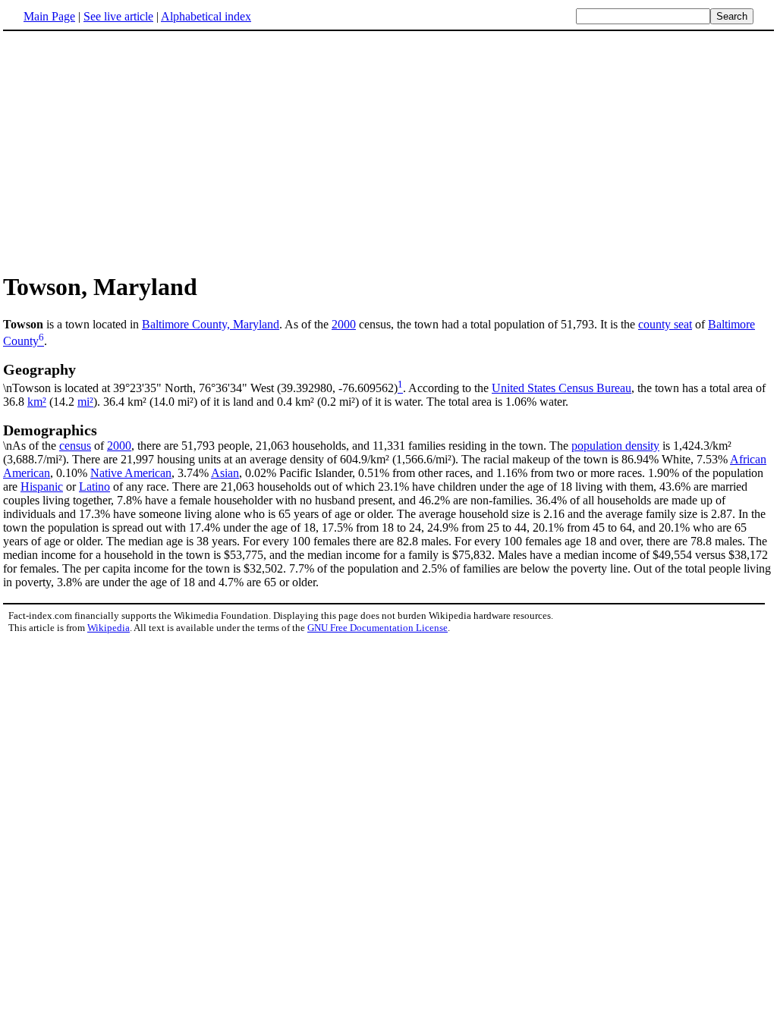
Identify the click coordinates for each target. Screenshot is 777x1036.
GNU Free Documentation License (377, 627)
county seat (665, 324)
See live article (118, 16)
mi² (85, 401)
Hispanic (41, 486)
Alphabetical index (206, 16)
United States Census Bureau (561, 387)
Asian (225, 472)
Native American (130, 472)
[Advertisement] (130, 151)
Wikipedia (108, 627)
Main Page (49, 16)
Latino (94, 486)
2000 (344, 324)
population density (615, 445)
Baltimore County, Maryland (210, 324)
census (75, 445)
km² (36, 401)
